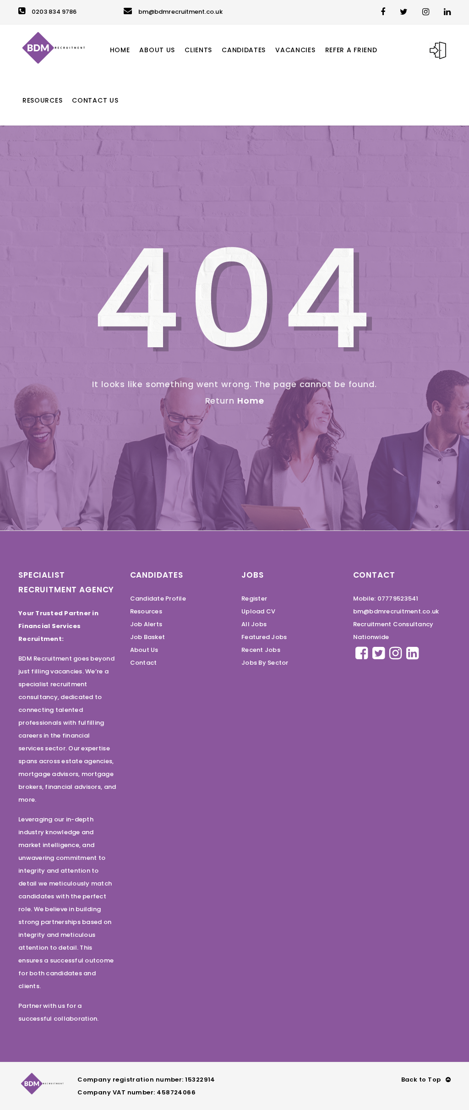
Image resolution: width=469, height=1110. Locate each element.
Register (254, 598)
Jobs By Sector (265, 662)
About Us (144, 649)
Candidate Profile (158, 598)
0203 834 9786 (54, 11)
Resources (146, 611)
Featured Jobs (264, 637)
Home (250, 400)
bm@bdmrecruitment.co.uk (180, 11)
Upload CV (258, 611)
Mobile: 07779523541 (386, 598)
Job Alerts (146, 624)
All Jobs (254, 624)
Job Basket (147, 637)
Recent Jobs (260, 649)
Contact (143, 662)
